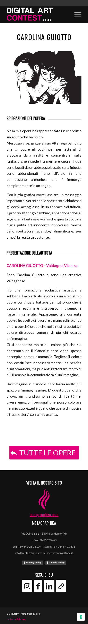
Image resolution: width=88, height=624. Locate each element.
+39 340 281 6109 (29, 546)
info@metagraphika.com (30, 553)
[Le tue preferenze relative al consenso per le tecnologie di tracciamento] (81, 617)
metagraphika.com (44, 514)
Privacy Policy (33, 562)
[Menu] (75, 14)
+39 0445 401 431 (63, 546)
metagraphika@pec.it (60, 553)
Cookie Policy (57, 562)
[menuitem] (15, 619)
